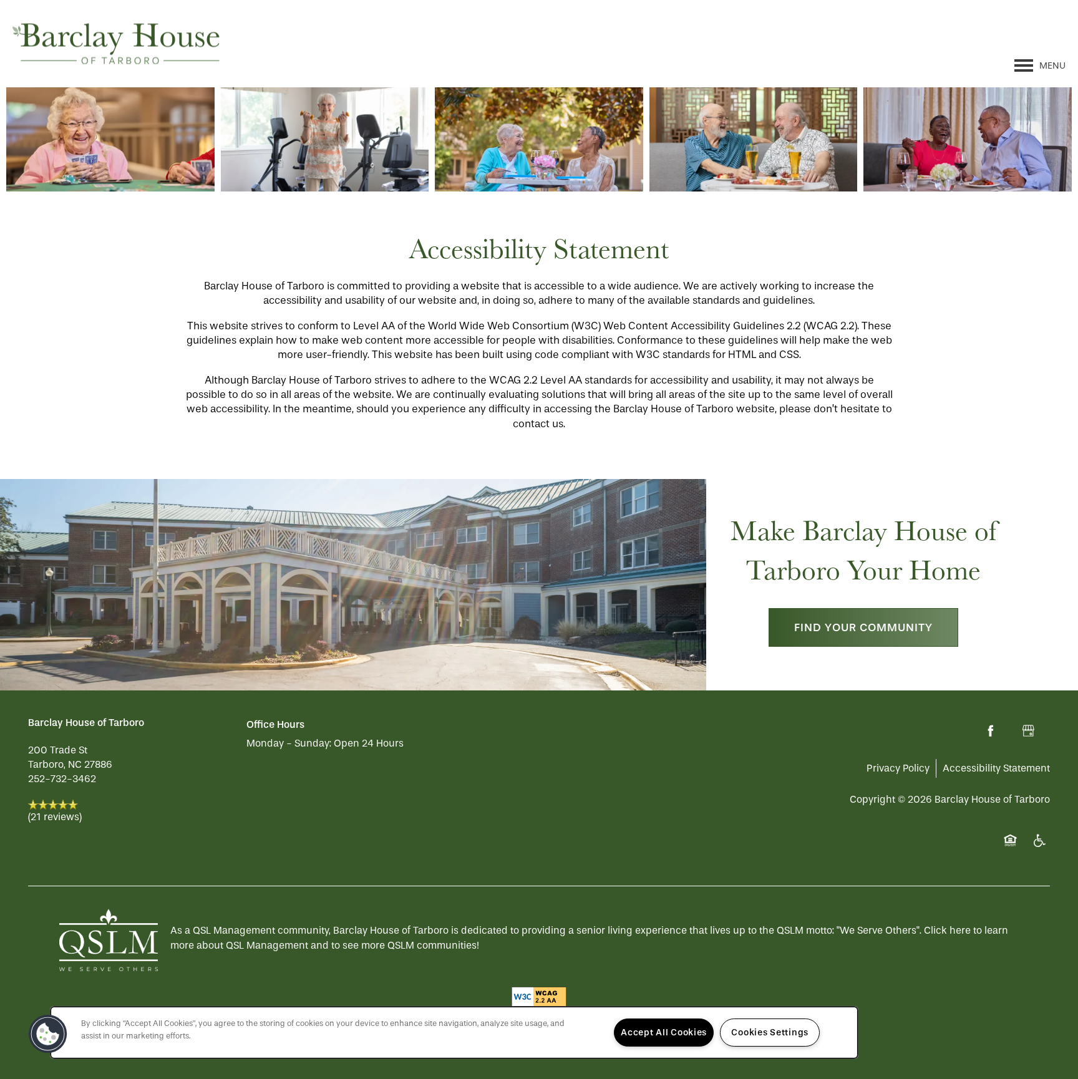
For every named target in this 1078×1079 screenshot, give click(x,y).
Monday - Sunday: (288, 743)
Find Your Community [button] (863, 627)
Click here (947, 930)
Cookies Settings (769, 1032)
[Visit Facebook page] (990, 731)
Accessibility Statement (996, 768)
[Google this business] (1028, 731)
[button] (48, 1034)
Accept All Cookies (664, 1032)
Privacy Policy (898, 768)
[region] (454, 1032)
